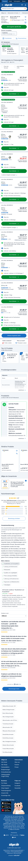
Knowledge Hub (5, 795)
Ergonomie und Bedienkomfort (11, 581)
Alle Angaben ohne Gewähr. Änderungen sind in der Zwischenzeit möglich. (15, 820)
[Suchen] (25, 8)
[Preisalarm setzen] (25, 22)
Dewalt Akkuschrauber (8, 734)
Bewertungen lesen (14, 688)
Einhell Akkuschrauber (8, 738)
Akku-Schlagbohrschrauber (9, 741)
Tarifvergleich (17, 1)
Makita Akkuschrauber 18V (9, 706)
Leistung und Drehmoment (10, 566)
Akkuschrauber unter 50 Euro (10, 720)
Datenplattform (5, 767)
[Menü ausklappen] (19, 13)
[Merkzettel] (22, 4)
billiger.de (3, 13)
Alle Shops (4, 764)
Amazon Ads (4, 793)
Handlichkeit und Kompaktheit (11, 563)
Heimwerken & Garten (13, 13)
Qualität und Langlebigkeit (10, 572)
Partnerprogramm (6, 790)
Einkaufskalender (6, 772)
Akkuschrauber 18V (7, 727)
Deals (10, 1)
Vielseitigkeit (7, 584)
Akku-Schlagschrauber (8, 716)
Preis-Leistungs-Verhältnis (10, 575)
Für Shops (4, 783)
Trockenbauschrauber (8, 723)
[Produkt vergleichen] (25, 20)
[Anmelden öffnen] (25, 4)
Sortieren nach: (5, 613)
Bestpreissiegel (5, 769)
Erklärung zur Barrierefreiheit (14, 853)
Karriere (17, 764)
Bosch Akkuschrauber (8, 713)
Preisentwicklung (22, 38)
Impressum (7, 851)
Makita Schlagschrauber (8, 709)
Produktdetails (8, 38)
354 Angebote (14, 26)
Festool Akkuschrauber (8, 748)
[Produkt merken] (25, 17)
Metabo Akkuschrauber (8, 745)
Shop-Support (5, 788)
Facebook (17, 785)
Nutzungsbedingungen (16, 851)
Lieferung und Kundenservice (11, 578)
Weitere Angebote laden (14, 335)
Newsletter (18, 788)
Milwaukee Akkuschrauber (9, 730)
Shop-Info (6, 87)
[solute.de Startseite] (14, 855)
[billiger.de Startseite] (8, 5)
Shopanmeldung (5, 785)
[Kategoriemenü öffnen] (2, 4)
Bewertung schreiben (14, 518)
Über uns (17, 762)
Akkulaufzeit (7, 569)
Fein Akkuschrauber (7, 752)
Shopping (4, 1)
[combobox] (14, 8)
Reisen (24, 1)
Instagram (17, 783)
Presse (17, 767)
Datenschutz (7, 850)
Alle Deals (4, 762)
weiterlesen (21, 390)
